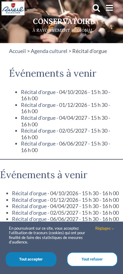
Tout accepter (31, 259)
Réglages (103, 228)
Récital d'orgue (38, 92)
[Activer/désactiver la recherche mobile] (96, 8)
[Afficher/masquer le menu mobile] (110, 8)
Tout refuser (92, 259)
